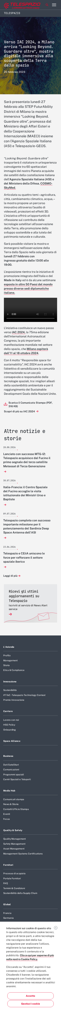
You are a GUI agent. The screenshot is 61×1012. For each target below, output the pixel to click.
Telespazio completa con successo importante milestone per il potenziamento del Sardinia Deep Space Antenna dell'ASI (26, 526)
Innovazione (9, 681)
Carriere (8, 711)
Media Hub (9, 790)
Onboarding (9, 729)
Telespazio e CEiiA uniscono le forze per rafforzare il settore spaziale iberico (24, 557)
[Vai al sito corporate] (16, 5)
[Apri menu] (54, 5)
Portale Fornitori (12, 878)
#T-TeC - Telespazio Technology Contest (24, 695)
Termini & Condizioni (14, 888)
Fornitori (8, 865)
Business (8, 756)
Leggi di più (10, 576)
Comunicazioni (11, 769)
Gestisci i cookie (30, 1003)
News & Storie (11, 804)
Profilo (7, 655)
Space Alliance (11, 741)
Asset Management (13, 848)
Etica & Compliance (14, 670)
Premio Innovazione (13, 700)
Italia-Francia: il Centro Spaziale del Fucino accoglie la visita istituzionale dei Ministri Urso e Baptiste (25, 493)
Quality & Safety (12, 830)
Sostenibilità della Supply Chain (20, 893)
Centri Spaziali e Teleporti (17, 779)
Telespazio (12, 13)
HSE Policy (9, 724)
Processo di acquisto (14, 873)
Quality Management (14, 839)
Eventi (6, 814)
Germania (8, 918)
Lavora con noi (11, 720)
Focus (6, 819)
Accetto (30, 995)
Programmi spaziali (13, 774)
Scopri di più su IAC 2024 (19, 411)
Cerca (47, 5)
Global (7, 904)
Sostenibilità (10, 690)
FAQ (5, 883)
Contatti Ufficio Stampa (16, 809)
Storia (6, 665)
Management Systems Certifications (23, 853)
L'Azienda (8, 647)
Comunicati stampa (13, 799)
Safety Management (14, 844)
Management (10, 660)
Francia (7, 913)
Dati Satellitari (11, 764)
